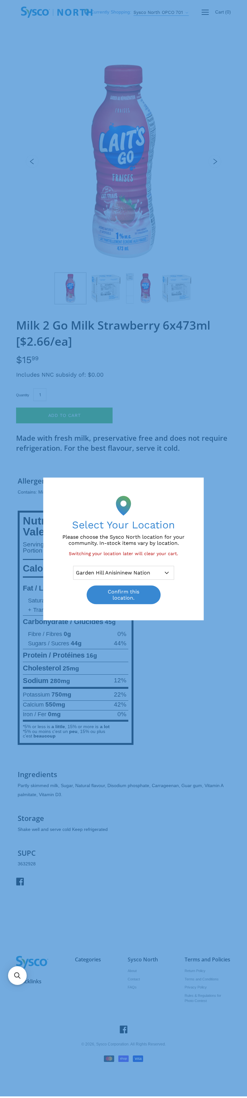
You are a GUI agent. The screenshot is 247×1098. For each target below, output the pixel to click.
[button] (17, 975)
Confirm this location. (123, 595)
